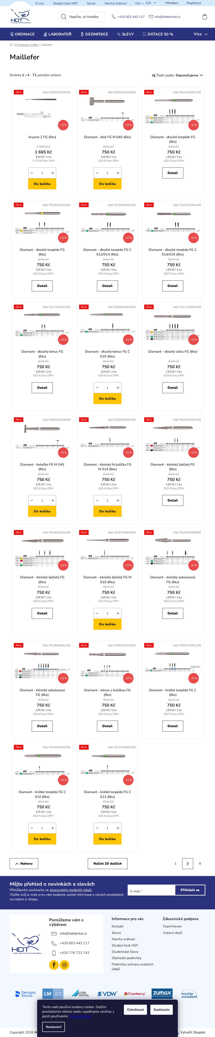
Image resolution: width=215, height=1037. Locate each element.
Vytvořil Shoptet (192, 1032)
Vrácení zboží (172, 933)
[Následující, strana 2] (187, 863)
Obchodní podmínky (127, 958)
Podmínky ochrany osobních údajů (132, 966)
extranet (169, 939)
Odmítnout (135, 1009)
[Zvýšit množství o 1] (53, 173)
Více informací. (80, 1016)
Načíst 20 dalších (107, 863)
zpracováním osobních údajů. (71, 890)
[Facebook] (54, 965)
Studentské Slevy (125, 951)
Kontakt (117, 926)
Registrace (193, 3)
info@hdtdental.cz (167, 16)
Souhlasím (161, 1009)
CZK (149, 3)
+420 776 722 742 (74, 953)
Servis (91, 3)
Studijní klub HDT (65, 3)
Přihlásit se (190, 890)
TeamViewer (172, 926)
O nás (39, 3)
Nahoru (26, 863)
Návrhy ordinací (116, 3)
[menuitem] (22, 34)
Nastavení (53, 1027)
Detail (173, 173)
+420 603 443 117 (131, 16)
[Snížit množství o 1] (32, 173)
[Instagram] (64, 965)
